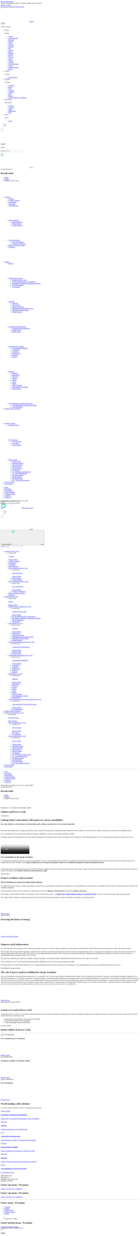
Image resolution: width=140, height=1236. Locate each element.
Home (6, 177)
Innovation (8, 489)
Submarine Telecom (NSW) (20, 310)
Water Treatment (17, 385)
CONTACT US (10, 1189)
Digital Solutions (17, 312)
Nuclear (14, 378)
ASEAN (11, 106)
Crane (14, 382)
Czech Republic (13, 38)
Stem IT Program (17, 465)
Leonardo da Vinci (90, 894)
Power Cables (16, 332)
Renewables (16, 375)
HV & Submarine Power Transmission (23, 282)
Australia (11, 107)
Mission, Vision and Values (16, 245)
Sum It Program (17, 468)
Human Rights (16, 224)
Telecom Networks (18, 307)
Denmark (11, 40)
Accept (3, 5)
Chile (10, 89)
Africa (10, 121)
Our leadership (16, 445)
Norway (10, 50)
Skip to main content (7, 1)
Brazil (10, 87)
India (9, 113)
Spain (10, 59)
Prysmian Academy (18, 475)
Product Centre (9, 1210)
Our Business (12, 202)
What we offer (16, 461)
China (10, 109)
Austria (10, 36)
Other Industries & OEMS (20, 387)
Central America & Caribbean (17, 97)
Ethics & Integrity (17, 222)
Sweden (10, 62)
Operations (11, 247)
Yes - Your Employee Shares (20, 480)
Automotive (15, 350)
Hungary (11, 47)
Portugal (10, 60)
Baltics (10, 69)
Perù (9, 94)
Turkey (10, 66)
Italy (9, 48)
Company (11, 199)
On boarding (16, 470)
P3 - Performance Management (21, 472)
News (6, 487)
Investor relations (10, 492)
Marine (14, 383)
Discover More (12, 559)
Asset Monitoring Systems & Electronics (24, 405)
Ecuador (10, 92)
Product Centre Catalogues (13, 409)
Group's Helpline (17, 225)
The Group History (18, 242)
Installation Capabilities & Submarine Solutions (26, 283)
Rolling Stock (16, 353)
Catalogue (8, 496)
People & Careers (13, 425)
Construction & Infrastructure (21, 328)
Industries (15, 373)
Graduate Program (17, 463)
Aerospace (15, 352)
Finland (10, 41)
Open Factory (9, 484)
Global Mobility (17, 477)
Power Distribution (18, 285)
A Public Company (14, 200)
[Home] (7, 7)
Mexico (10, 96)
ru (5, 126)
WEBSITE (19, 1189)
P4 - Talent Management (19, 473)
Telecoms (15, 303)
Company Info (5, 1227)
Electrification (16, 389)
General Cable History (19, 243)
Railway (14, 357)
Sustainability (9, 490)
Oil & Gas (15, 377)
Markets (7, 179)
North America (12, 77)
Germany (11, 45)
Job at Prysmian (9, 482)
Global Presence (13, 205)
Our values (15, 443)
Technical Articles (10, 494)
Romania (11, 53)
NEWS (3, 1189)
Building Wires (16, 330)
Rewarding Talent (17, 479)
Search (3, 151)
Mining (14, 380)
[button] (17, 21)
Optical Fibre (16, 305)
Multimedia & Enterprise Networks (22, 308)
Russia (10, 55)
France (10, 43)
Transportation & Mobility (20, 348)
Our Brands (11, 204)
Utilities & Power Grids (19, 280)
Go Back (8, 5)
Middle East (12, 111)
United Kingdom (13, 67)
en (5, 124)
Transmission (16, 287)
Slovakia (11, 57)
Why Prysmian (16, 441)
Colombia (11, 91)
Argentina (11, 85)
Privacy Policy (14, 1227)
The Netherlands (13, 64)
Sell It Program (16, 466)
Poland (10, 52)
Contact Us (8, 497)
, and (70, 894)
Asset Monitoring (17, 407)
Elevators (15, 355)
